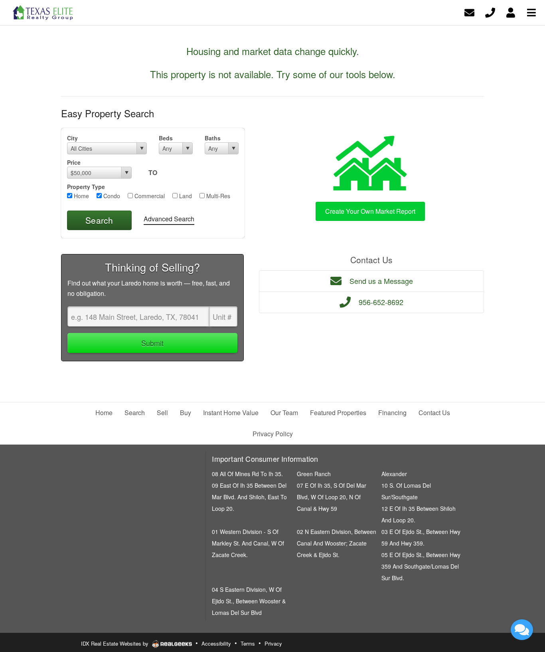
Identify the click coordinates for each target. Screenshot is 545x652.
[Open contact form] (469, 11)
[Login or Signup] (510, 11)
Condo (111, 196)
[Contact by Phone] (490, 11)
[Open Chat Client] (522, 629)
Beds (166, 138)
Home (80, 196)
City (72, 138)
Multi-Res (217, 196)
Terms (248, 643)
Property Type (86, 187)
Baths (213, 138)
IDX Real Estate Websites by (115, 643)
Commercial (149, 196)
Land (185, 196)
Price (74, 162)
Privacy (273, 643)
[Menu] (531, 11)
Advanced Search (169, 218)
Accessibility (216, 643)
